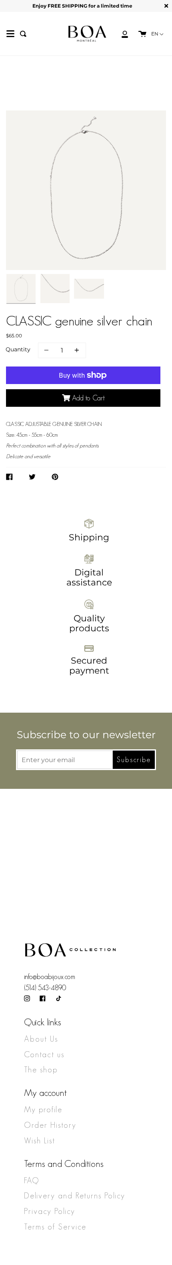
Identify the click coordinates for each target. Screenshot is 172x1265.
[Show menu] (10, 34)
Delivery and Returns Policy (74, 1195)
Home (19, 108)
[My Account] (120, 33)
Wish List (39, 1140)
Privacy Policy (49, 1211)
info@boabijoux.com (49, 977)
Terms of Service (55, 1226)
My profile (43, 1109)
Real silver (55, 108)
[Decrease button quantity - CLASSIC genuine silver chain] (47, 350)
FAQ (31, 1180)
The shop (41, 1069)
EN (155, 34)
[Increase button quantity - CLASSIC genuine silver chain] (75, 350)
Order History (50, 1125)
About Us (41, 1038)
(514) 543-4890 (45, 988)
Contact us (44, 1054)
